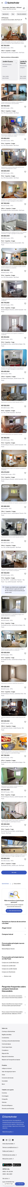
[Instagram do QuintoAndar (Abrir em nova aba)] (6, 1140)
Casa (13, 14)
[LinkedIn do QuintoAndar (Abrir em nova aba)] (13, 1140)
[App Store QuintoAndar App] (17, 1164)
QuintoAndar (5, 883)
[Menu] (2, 2)
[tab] (5, 14)
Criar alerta (20, 1183)
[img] (14, 31)
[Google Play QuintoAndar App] (7, 1164)
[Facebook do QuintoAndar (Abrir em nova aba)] (3, 1140)
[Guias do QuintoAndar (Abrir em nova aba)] (10, 1140)
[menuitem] (5, 884)
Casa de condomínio (21, 14)
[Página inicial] (12, 3)
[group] (14, 39)
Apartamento (5, 14)
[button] (9, 70)
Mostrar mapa (9, 1183)
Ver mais (14, 872)
